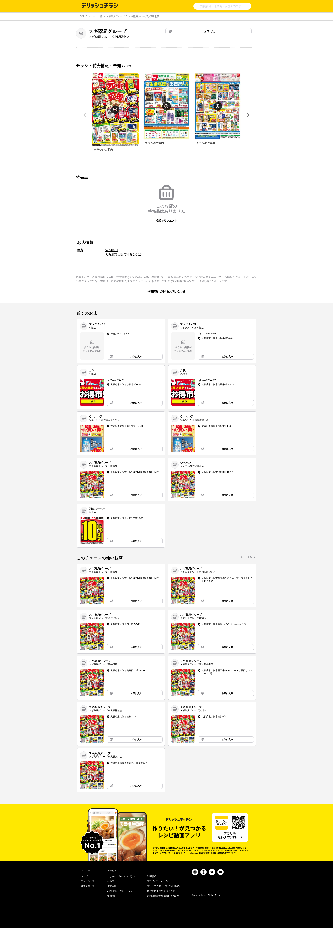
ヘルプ (110, 881)
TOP (82, 16)
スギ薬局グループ (115, 16)
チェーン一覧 (95, 16)
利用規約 (151, 876)
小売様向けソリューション (121, 891)
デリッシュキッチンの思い (121, 876)
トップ (84, 876)
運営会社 (111, 886)
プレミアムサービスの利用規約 (163, 886)
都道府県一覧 (88, 886)
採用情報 (111, 896)
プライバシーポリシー (158, 881)
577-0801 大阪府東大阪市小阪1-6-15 (123, 252)
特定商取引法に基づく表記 (161, 891)
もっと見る (246, 557)
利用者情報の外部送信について (163, 896)
